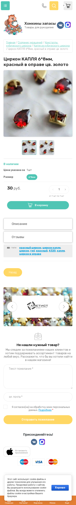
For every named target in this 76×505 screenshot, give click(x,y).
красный (42, 250)
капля (61, 250)
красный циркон (30, 247)
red (32, 250)
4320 (52, 250)
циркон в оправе (30, 254)
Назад (13, 272)
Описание (19, 224)
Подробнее (45, 410)
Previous (12, 307)
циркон (24, 250)
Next (64, 307)
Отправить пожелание (38, 419)
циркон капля (51, 247)
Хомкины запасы (40, 23)
